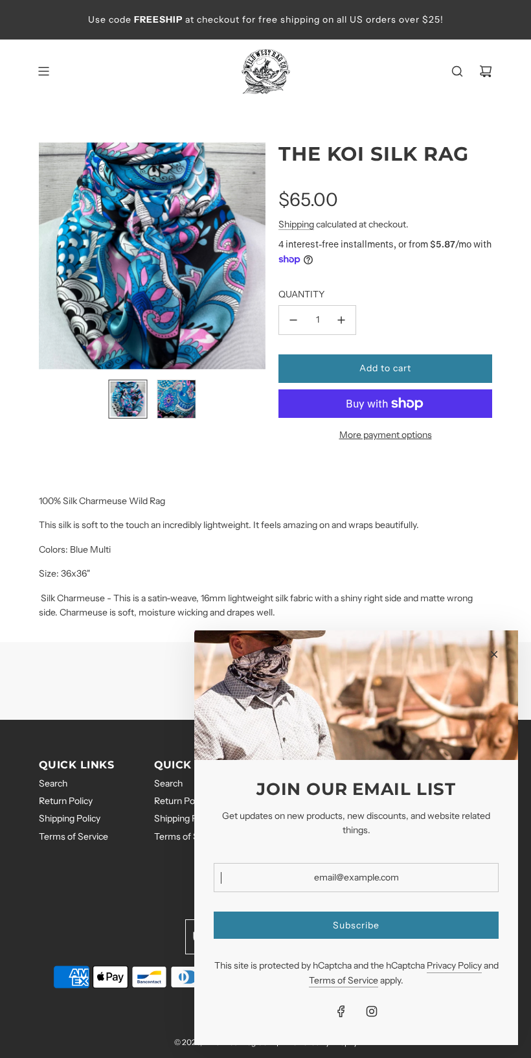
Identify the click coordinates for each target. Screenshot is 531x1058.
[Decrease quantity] (293, 320)
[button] (49, 256)
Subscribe (356, 925)
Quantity (301, 294)
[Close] (494, 654)
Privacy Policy (454, 965)
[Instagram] (371, 1011)
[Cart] (485, 71)
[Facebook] (341, 1011)
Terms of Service (343, 980)
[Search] (457, 71)
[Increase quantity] (341, 320)
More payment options (385, 435)
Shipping (296, 224)
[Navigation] (43, 71)
